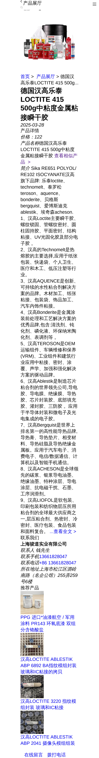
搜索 (40, 10)
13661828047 (53, 556)
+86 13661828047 (57, 562)
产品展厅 (45, 76)
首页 (25, 76)
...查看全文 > (63, 531)
